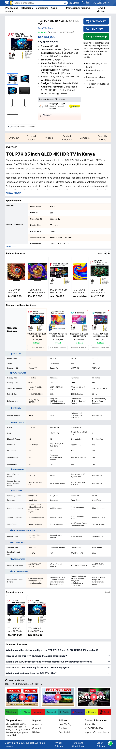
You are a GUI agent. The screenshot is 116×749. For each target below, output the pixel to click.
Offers (75, 2)
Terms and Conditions (78, 744)
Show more (13, 193)
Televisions (27, 7)
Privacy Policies (58, 744)
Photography (73, 7)
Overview (14, 137)
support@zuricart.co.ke (97, 732)
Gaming (85, 7)
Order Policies (100, 744)
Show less (11, 246)
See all (100, 253)
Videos (49, 137)
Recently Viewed (102, 138)
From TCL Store (45, 28)
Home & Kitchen (101, 9)
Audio (54, 7)
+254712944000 (94, 728)
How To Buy (65, 724)
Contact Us (38, 728)
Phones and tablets (11, 9)
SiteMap (36, 732)
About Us (37, 724)
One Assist (64, 732)
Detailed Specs (31, 138)
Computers (42, 7)
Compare (85, 137)
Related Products (67, 138)
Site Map (63, 728)
